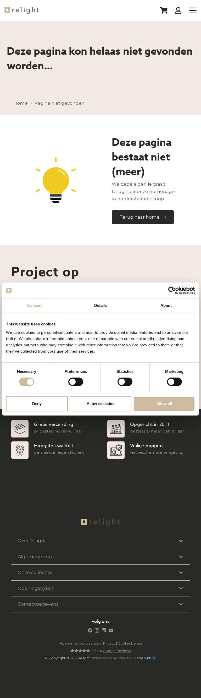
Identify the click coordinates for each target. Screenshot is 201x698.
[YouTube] (110, 630)
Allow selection (101, 403)
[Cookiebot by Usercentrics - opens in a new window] (172, 290)
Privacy (109, 643)
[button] (193, 10)
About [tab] (166, 305)
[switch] (75, 382)
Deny (37, 403)
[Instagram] (97, 630)
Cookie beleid (130, 643)
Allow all (164, 403)
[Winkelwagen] (163, 10)
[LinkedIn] (104, 630)
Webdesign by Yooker (111, 658)
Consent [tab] (35, 305)
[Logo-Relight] (21, 10)
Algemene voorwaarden (80, 643)
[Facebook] (90, 630)
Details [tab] (100, 305)
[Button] (178, 10)
